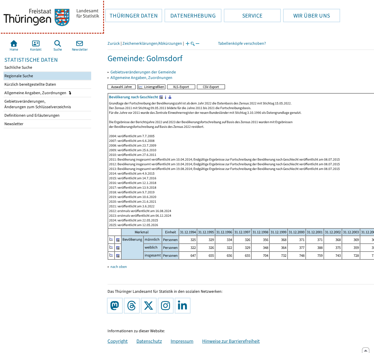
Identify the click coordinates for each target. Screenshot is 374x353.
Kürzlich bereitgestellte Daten (30, 84)
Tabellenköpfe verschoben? (242, 43)
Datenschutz (149, 341)
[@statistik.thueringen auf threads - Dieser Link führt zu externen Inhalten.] (132, 305)
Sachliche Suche (18, 67)
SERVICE (243, 15)
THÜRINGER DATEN (131, 15)
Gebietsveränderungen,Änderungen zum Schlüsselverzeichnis (37, 104)
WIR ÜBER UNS (306, 15)
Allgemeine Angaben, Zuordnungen (36, 93)
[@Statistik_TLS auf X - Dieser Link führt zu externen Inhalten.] (149, 305)
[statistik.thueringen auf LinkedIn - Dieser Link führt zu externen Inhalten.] (183, 305)
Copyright (118, 341)
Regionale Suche (18, 76)
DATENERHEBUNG (190, 15)
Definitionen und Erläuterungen (32, 115)
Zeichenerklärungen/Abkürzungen (152, 43)
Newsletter (13, 124)
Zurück (114, 43)
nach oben (118, 266)
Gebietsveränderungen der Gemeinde (143, 72)
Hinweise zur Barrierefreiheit (231, 341)
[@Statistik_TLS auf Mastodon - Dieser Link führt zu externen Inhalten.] (116, 305)
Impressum (182, 341)
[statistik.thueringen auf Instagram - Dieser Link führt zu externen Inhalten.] (166, 305)
